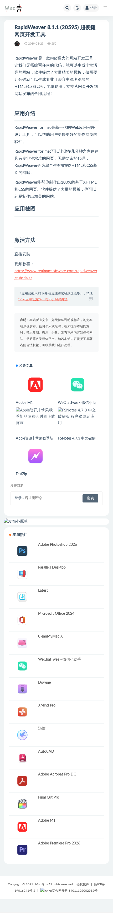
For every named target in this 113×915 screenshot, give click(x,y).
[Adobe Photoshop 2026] (22, 551)
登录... (19, 498)
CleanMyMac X (50, 636)
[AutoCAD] (22, 758)
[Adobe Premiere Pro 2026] (22, 850)
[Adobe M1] (35, 385)
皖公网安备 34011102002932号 (74, 890)
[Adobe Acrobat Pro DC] (22, 781)
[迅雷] (22, 735)
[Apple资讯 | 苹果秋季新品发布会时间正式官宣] (35, 416)
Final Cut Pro (48, 797)
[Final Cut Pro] (22, 804)
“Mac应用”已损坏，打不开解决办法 (43, 299)
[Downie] (22, 689)
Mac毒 (39, 884)
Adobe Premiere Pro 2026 (59, 843)
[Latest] (22, 597)
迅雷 (41, 728)
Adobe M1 (24, 403)
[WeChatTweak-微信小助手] (77, 385)
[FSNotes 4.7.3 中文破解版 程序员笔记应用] (77, 416)
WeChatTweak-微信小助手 (59, 659)
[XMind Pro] (22, 712)
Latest (43, 590)
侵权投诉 (82, 884)
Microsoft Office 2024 (56, 614)
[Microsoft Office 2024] (22, 620)
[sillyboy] (17, 43)
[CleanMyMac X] (22, 643)
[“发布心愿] (56, 521)
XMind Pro (46, 705)
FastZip (21, 474)
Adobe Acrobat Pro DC (57, 774)
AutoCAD (46, 751)
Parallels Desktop (52, 567)
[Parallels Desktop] (22, 574)
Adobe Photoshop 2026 (57, 545)
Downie (44, 682)
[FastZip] (35, 456)
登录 (93, 8)
